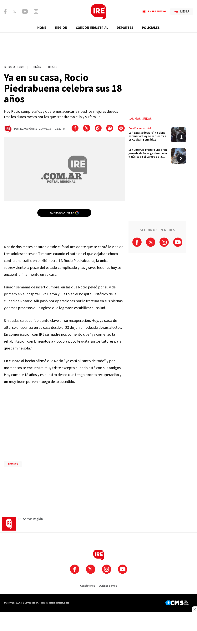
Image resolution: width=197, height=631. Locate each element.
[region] (98, 47)
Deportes (125, 27)
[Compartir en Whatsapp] (98, 128)
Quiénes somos (108, 586)
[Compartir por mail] (109, 128)
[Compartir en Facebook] (75, 128)
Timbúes (36, 67)
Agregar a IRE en (62, 212)
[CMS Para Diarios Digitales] (177, 602)
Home (42, 27)
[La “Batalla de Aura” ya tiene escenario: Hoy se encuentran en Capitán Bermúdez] (157, 136)
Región (61, 27)
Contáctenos (87, 586)
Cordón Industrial (92, 27)
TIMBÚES (13, 464)
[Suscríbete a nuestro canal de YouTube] (25, 11)
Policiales (151, 27)
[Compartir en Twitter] (86, 128)
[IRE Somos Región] (98, 11)
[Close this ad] (194, 609)
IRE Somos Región (14, 67)
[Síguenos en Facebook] (5, 11)
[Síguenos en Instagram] (36, 11)
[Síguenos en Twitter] (14, 11)
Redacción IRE (27, 129)
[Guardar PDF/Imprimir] (121, 128)
